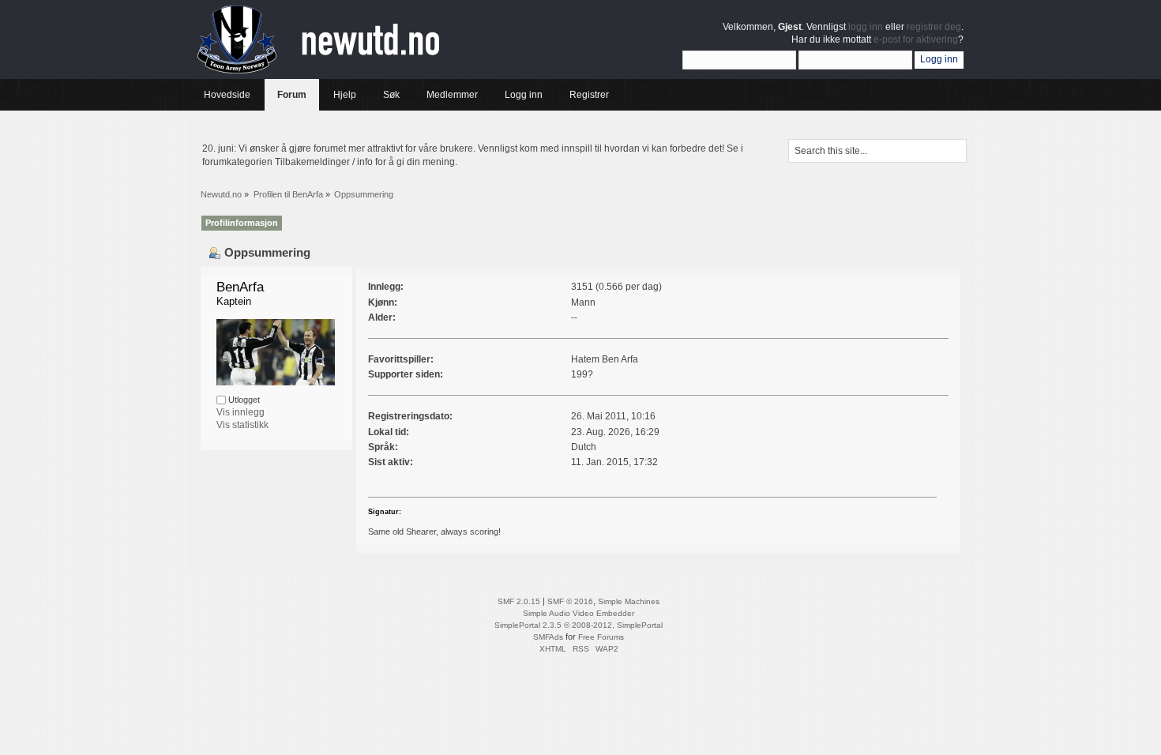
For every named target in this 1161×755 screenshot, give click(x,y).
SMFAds (548, 637)
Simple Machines (628, 601)
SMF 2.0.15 (519, 601)
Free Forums (601, 637)
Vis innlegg (240, 412)
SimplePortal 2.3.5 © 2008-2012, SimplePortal (578, 625)
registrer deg (934, 26)
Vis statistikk (242, 424)
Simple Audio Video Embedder (578, 613)
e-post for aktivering (916, 39)
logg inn (865, 26)
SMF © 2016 (570, 601)
